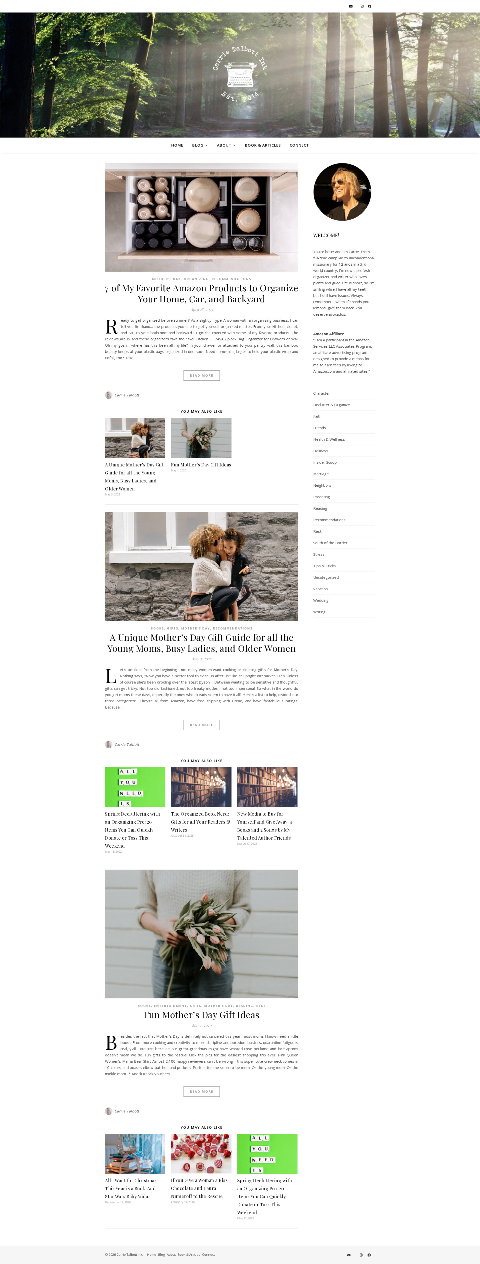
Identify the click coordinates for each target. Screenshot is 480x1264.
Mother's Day (166, 279)
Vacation (320, 588)
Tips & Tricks (324, 565)
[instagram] (362, 6)
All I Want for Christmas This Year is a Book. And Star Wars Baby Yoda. (130, 1188)
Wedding (320, 600)
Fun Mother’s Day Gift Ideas (201, 465)
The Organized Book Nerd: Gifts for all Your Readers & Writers (200, 822)
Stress (318, 554)
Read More (201, 375)
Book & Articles (263, 145)
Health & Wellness (329, 439)
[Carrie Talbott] (240, 75)
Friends (319, 427)
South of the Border (330, 542)
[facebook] (369, 6)
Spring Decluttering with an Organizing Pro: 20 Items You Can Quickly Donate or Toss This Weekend (132, 830)
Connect (299, 145)
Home (177, 145)
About (224, 145)
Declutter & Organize (331, 404)
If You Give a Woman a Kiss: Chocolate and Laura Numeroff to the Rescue (200, 1188)
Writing (319, 611)
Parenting (321, 496)
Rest (261, 1006)
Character (321, 393)
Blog (198, 145)
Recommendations (231, 279)
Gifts (172, 628)
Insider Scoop (325, 462)
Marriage (321, 473)
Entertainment (170, 1006)
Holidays (320, 450)
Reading (244, 1006)
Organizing (196, 279)
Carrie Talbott (126, 395)
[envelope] (351, 6)
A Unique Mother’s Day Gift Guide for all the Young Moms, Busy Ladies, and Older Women (202, 642)
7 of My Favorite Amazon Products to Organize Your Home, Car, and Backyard (201, 293)
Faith (317, 416)
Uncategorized (326, 577)
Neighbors (322, 485)
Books (157, 628)
